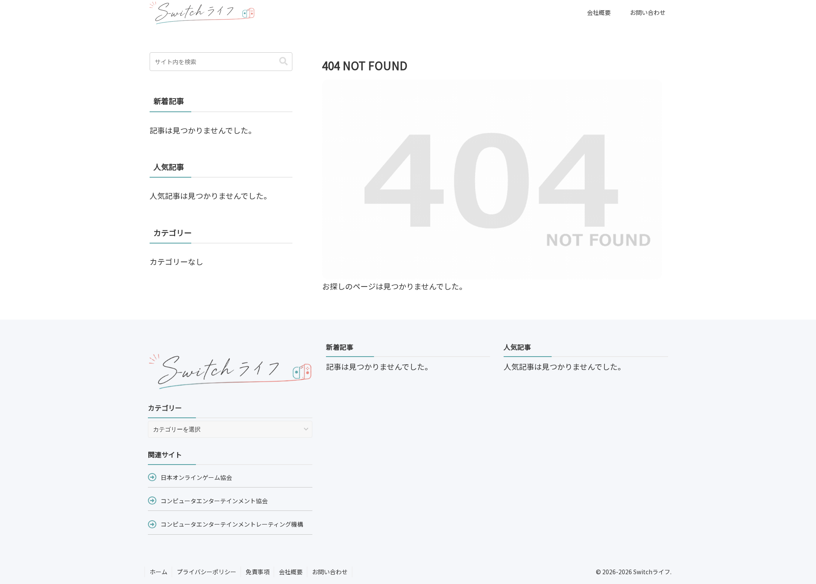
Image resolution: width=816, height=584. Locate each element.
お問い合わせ (330, 571)
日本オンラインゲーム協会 (196, 477)
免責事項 (257, 571)
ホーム (158, 571)
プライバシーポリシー (206, 571)
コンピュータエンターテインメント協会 (214, 500)
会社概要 (291, 571)
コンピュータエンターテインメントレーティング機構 (232, 524)
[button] (283, 61)
